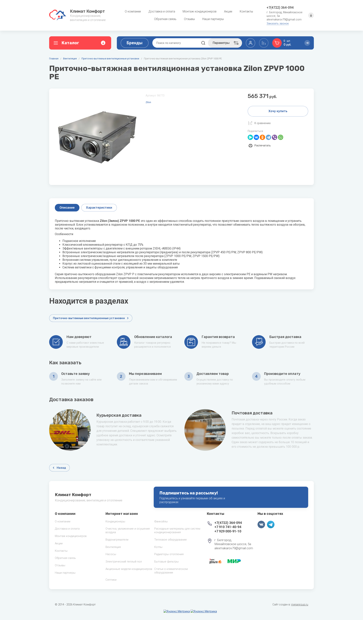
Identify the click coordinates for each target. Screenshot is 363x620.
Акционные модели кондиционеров (128, 569)
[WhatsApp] (280, 137)
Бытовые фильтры (166, 561)
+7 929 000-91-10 (227, 531)
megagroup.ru (299, 604)
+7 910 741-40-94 (227, 527)
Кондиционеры (115, 521)
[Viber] (274, 137)
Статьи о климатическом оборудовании (171, 570)
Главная (53, 58)
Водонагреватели (116, 539)
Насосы (110, 554)
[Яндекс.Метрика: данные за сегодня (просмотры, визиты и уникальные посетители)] (177, 611)
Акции (59, 543)
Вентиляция (70, 58)
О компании (62, 521)
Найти (203, 43)
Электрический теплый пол (123, 561)
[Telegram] (268, 137)
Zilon (148, 102)
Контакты (61, 550)
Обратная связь (65, 558)
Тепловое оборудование (170, 539)
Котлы (158, 547)
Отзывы (60, 565)
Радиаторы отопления (169, 554)
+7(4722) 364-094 (280, 7)
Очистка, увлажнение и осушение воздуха (127, 530)
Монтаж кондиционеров (71, 536)
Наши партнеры (65, 572)
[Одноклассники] (262, 137)
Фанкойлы (161, 521)
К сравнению (262, 123)
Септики (110, 579)
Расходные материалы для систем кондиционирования (177, 530)
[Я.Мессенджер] (250, 137)
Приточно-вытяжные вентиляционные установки (110, 58)
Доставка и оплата (67, 528)
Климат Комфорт (87, 11)
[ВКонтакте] (256, 137)
